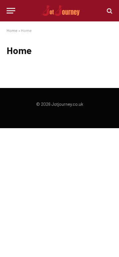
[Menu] (11, 10)
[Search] (108, 10)
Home (12, 30)
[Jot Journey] (60, 10)
